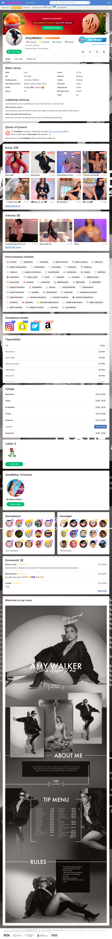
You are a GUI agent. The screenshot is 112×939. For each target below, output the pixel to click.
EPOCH (49, 930)
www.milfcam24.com (31, 930)
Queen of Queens (55, 131)
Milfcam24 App (61, 7)
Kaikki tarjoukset (38, 7)
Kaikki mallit (6, 7)
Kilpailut (50, 7)
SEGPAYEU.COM (57, 930)
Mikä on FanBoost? (99, 44)
